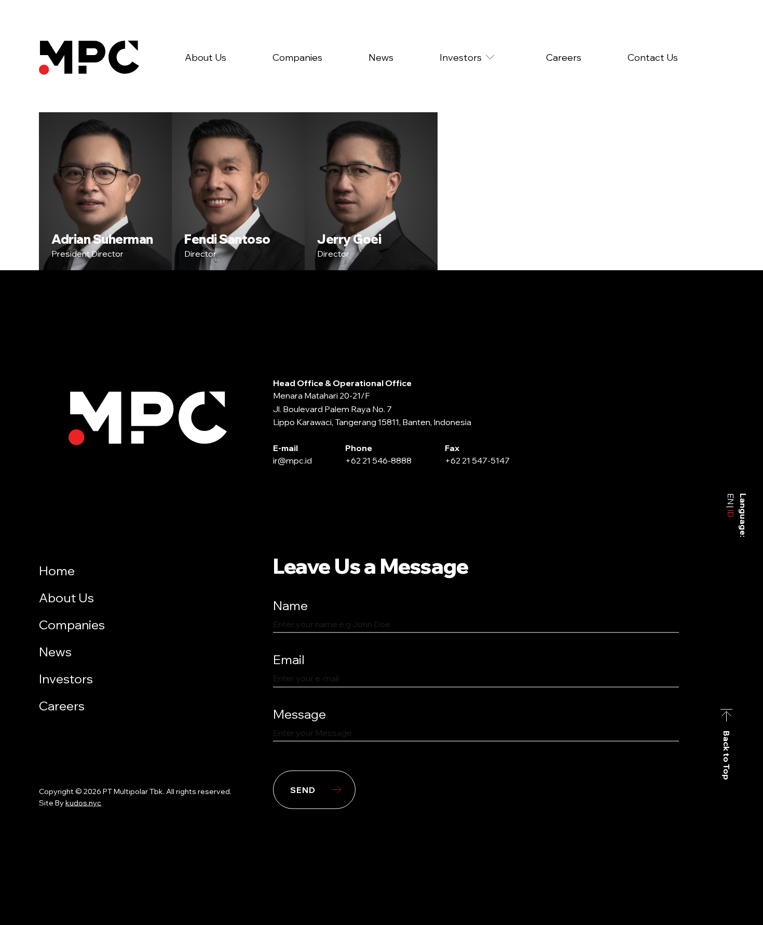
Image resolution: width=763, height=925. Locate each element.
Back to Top (726, 755)
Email (289, 659)
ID (731, 513)
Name (290, 605)
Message (299, 713)
